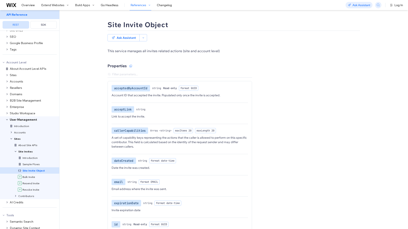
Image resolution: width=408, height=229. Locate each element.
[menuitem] (29, 20)
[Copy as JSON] (130, 66)
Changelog (164, 5)
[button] (123, 37)
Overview (28, 5)
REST (16, 24)
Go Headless (109, 5)
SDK (43, 24)
